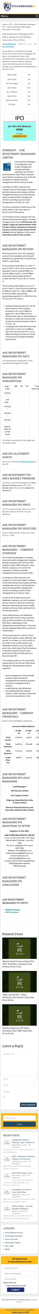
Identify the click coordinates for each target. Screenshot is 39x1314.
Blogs (7, 1249)
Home (4, 24)
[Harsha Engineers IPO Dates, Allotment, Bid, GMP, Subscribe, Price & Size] (19, 1015)
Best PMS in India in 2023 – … (23, 1173)
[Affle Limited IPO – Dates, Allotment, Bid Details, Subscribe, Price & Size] (19, 981)
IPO (10, 24)
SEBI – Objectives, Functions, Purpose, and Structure (23, 1157)
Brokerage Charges (13, 1243)
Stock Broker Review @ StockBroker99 (16, 1300)
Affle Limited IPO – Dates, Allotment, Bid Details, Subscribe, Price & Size (18, 997)
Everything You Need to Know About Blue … (21, 1191)
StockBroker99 (10, 44)
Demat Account (11, 1239)
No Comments (8, 47)
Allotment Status (27, 462)
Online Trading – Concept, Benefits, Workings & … (22, 1207)
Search (19, 1124)
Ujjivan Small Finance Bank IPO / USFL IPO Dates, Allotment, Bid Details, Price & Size (18, 964)
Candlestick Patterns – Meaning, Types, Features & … (23, 1141)
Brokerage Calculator (13, 1236)
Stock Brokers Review (14, 1233)
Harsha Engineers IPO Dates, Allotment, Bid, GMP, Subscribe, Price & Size (17, 1031)
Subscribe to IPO (20, 1312)
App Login (9, 1246)
